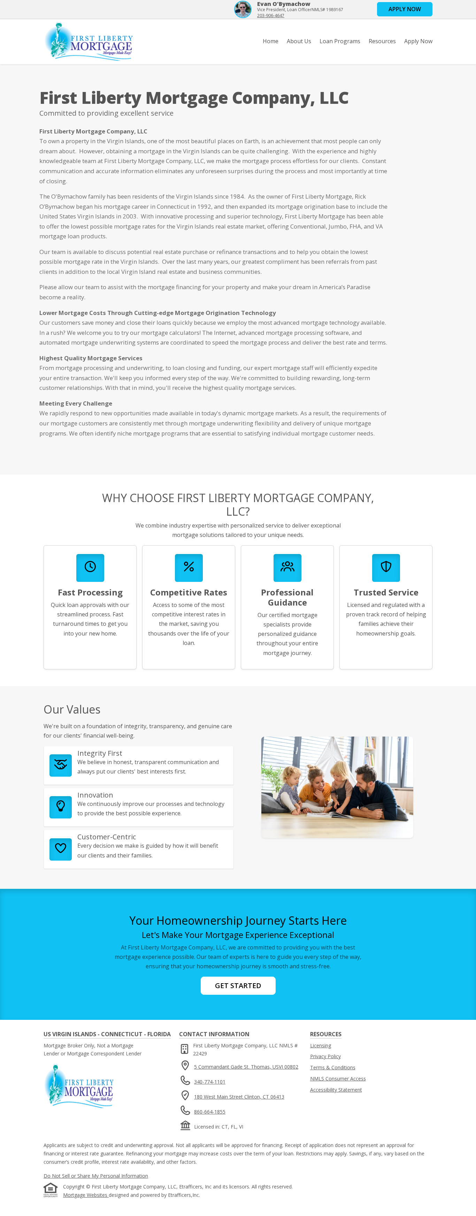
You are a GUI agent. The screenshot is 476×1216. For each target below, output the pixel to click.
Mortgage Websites (86, 1195)
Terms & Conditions (332, 1067)
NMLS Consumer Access (338, 1078)
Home (270, 41)
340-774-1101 (209, 1081)
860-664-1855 (209, 1111)
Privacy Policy (325, 1056)
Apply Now (418, 41)
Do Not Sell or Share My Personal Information (96, 1175)
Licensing (320, 1045)
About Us (299, 41)
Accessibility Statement (336, 1089)
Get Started (238, 985)
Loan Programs (340, 41)
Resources (382, 41)
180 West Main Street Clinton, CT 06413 (239, 1096)
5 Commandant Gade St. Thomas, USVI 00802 (246, 1066)
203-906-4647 (270, 15)
